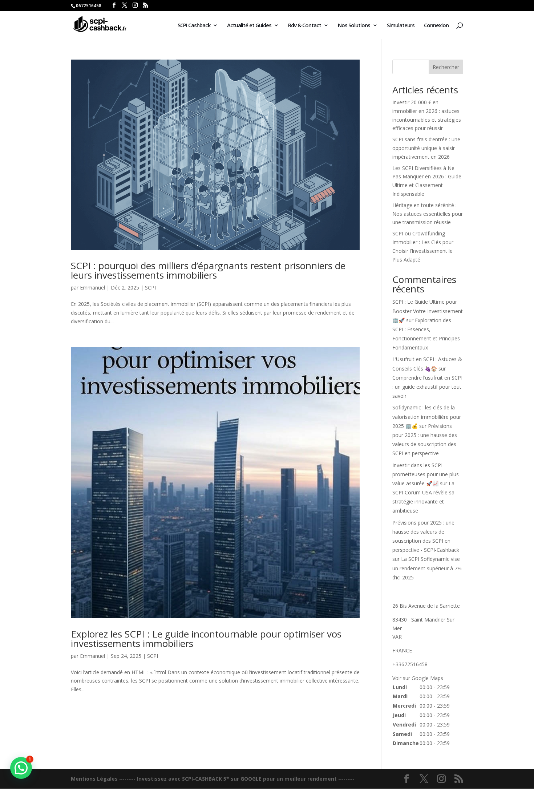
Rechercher (446, 67)
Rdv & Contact (304, 26)
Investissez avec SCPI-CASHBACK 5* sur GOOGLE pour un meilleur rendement (237, 778)
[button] (21, 768)
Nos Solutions (354, 26)
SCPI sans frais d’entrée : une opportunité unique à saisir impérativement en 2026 (426, 148)
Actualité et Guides (249, 26)
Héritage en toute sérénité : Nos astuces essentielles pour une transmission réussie (427, 214)
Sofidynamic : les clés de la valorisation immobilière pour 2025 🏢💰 (426, 416)
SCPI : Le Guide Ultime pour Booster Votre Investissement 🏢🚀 (427, 310)
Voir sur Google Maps (417, 678)
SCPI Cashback (194, 26)
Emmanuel (92, 287)
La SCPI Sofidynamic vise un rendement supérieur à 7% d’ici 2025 (427, 567)
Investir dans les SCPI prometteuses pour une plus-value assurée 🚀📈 (426, 474)
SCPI (150, 287)
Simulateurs (400, 26)
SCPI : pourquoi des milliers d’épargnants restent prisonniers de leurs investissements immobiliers (208, 270)
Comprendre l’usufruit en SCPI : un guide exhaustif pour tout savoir (427, 386)
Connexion (436, 26)
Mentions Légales (94, 778)
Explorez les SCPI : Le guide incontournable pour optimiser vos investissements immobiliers (206, 638)
